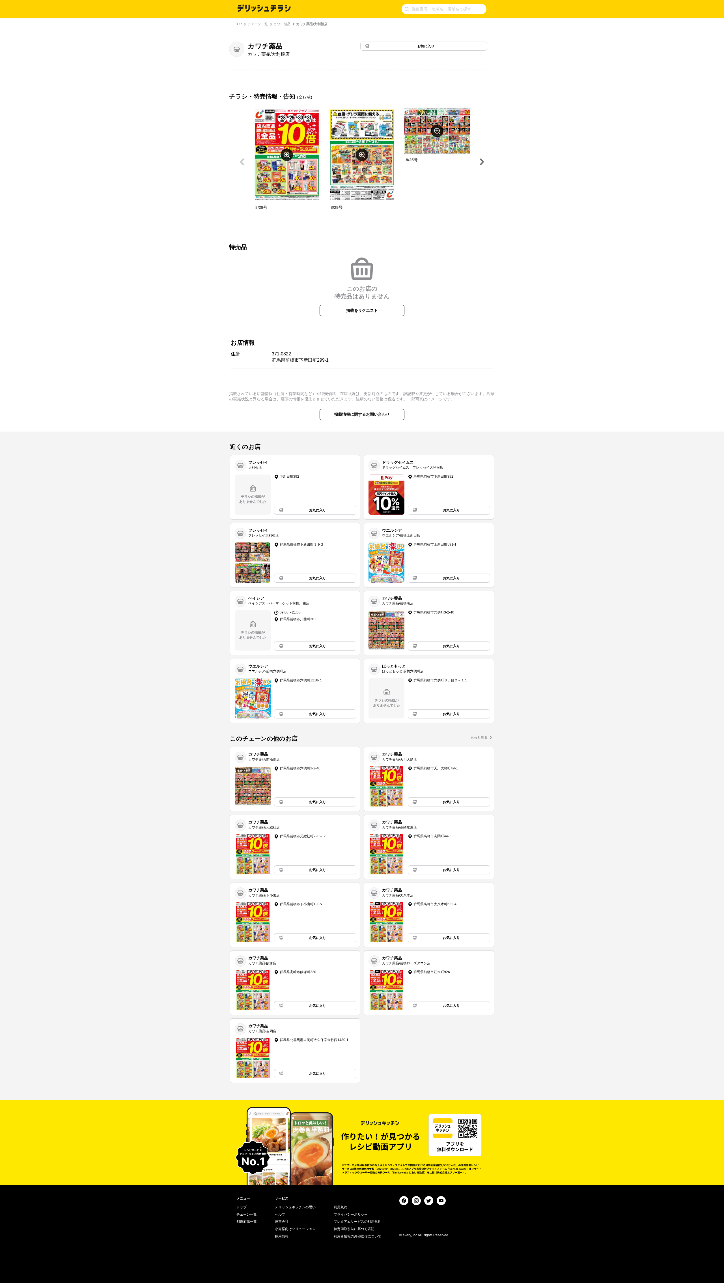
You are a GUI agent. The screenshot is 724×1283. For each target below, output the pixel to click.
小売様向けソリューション (295, 1229)
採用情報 (281, 1236)
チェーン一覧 (257, 24)
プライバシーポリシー (351, 1215)
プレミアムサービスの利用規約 (357, 1222)
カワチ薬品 (281, 24)
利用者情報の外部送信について (357, 1236)
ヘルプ (280, 1215)
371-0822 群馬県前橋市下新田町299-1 (300, 356)
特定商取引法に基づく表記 (354, 1229)
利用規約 (340, 1207)
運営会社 (281, 1222)
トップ (241, 1207)
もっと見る (479, 737)
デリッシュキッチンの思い (295, 1207)
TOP (238, 24)
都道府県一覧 (246, 1222)
